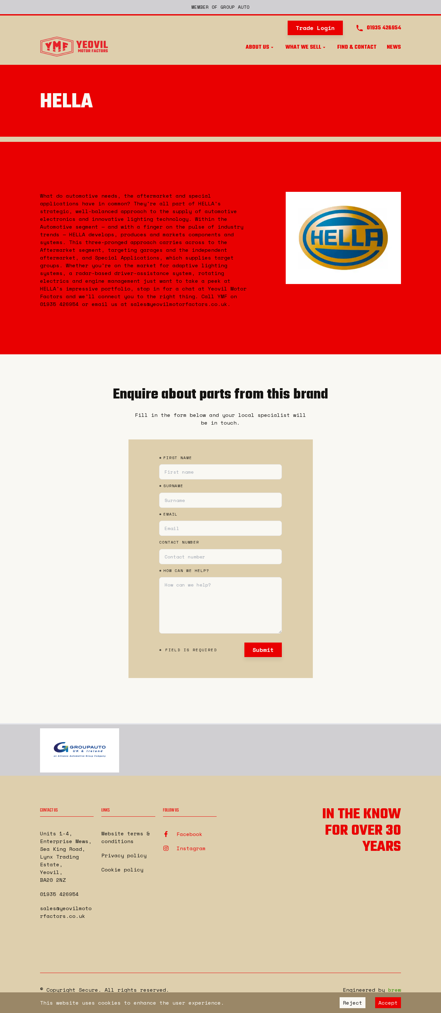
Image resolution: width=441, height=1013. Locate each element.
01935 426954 (59, 894)
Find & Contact (356, 47)
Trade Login (315, 28)
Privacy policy (124, 855)
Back (55, 165)
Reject (352, 1003)
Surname (171, 485)
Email (168, 514)
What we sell (303, 47)
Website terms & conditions (125, 837)
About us (257, 47)
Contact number (179, 542)
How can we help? (184, 570)
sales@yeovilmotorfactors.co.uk (66, 912)
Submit (263, 649)
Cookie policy (122, 869)
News (394, 47)
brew (394, 990)
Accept (388, 1003)
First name (175, 457)
